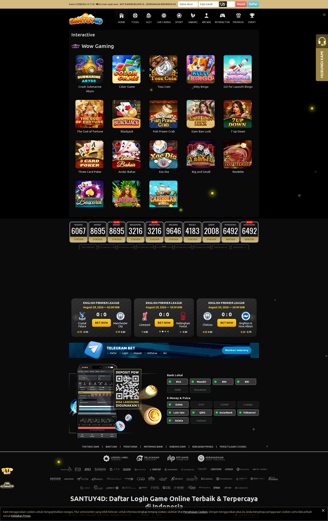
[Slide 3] (165, 331)
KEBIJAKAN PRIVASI (202, 446)
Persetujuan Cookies (195, 511)
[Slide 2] (162, 331)
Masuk (241, 4)
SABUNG (193, 22)
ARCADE (206, 22)
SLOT (149, 22)
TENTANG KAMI (90, 446)
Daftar (253, 4)
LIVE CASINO (164, 22)
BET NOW (105, 322)
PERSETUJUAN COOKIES (233, 446)
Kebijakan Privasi (21, 515)
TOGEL (135, 22)
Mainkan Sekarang (236, 350)
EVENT (252, 22)
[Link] (7, 485)
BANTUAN (111, 446)
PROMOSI (238, 22)
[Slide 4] (168, 331)
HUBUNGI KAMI (178, 446)
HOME (121, 22)
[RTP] (7, 471)
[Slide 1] (160, 331)
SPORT (179, 22)
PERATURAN (130, 446)
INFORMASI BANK (153, 446)
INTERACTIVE (222, 22)
